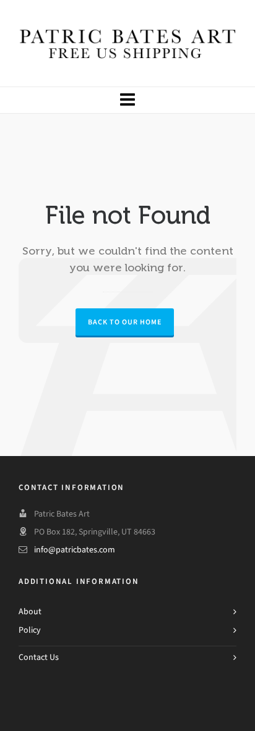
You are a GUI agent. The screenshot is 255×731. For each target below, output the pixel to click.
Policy (30, 630)
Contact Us (39, 657)
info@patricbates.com (74, 550)
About (30, 611)
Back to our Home (125, 322)
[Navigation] (127, 100)
